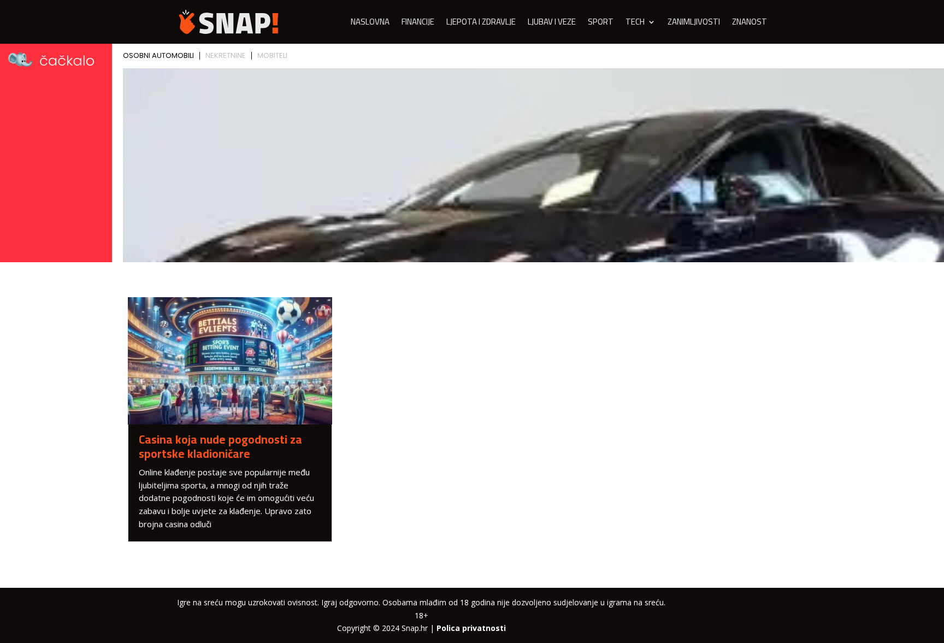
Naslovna (370, 24)
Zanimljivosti (694, 24)
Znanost (749, 24)
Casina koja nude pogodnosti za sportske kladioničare (220, 446)
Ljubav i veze (552, 24)
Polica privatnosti (471, 628)
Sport (600, 24)
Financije (418, 24)
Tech (635, 24)
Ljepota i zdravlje (481, 24)
